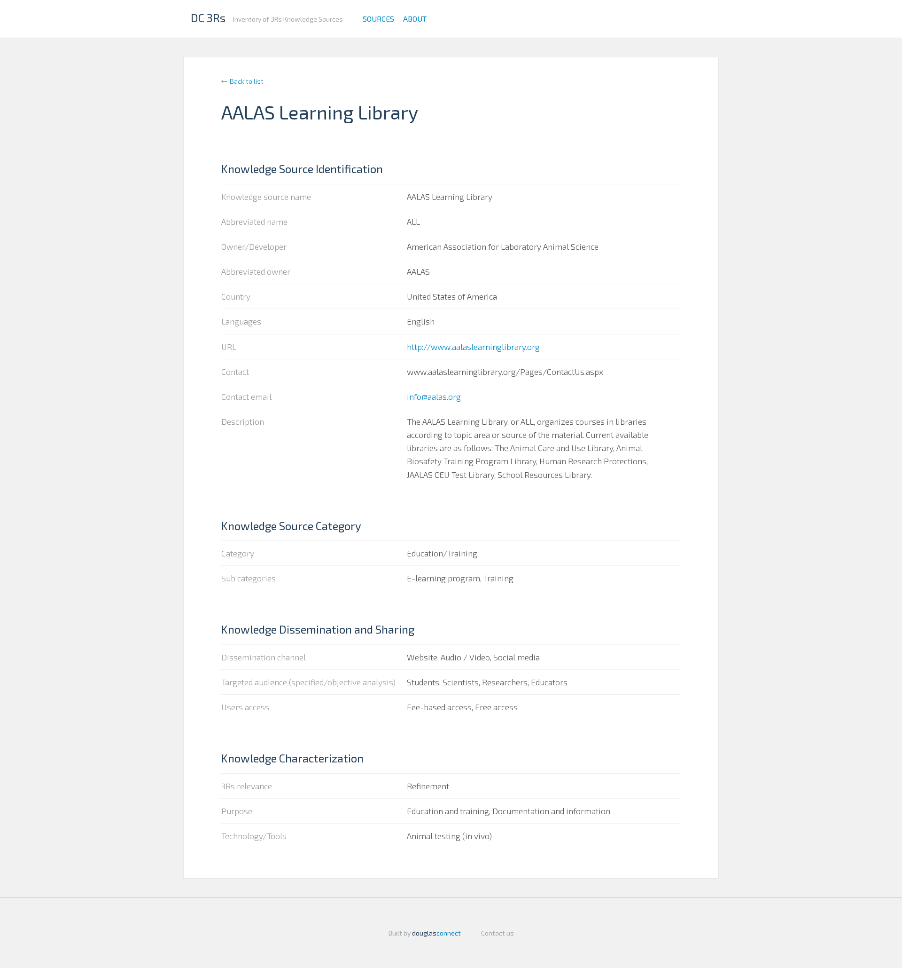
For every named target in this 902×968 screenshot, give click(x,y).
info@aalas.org (434, 396)
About (415, 18)
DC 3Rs (208, 17)
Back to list (247, 81)
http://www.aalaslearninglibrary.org (473, 346)
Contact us (497, 933)
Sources (378, 18)
